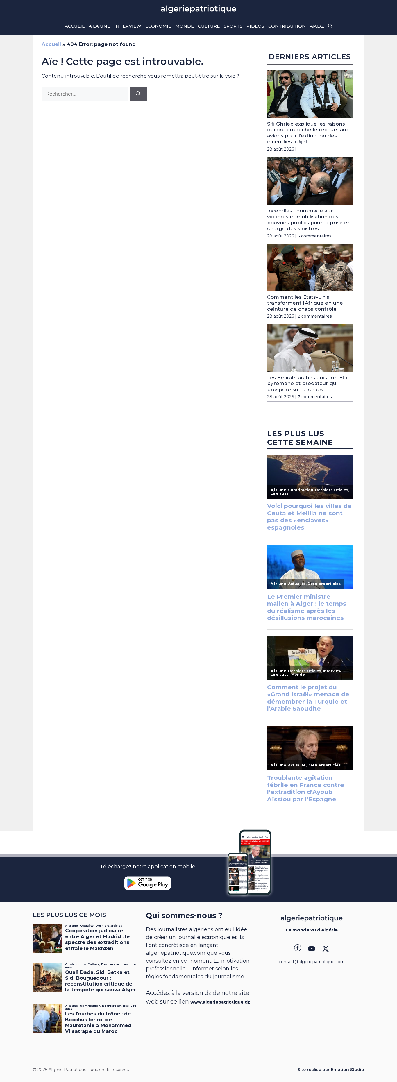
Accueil (75, 26)
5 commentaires (315, 236)
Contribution (287, 26)
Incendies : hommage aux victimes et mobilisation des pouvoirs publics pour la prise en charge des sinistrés (309, 219)
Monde (184, 26)
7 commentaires (315, 396)
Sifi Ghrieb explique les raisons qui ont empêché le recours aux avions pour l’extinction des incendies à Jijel (308, 132)
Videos (255, 26)
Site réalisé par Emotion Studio (331, 1069)
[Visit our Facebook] (297, 948)
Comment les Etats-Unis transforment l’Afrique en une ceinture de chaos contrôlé (305, 303)
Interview (127, 26)
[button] (330, 26)
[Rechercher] (138, 94)
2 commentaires (315, 316)
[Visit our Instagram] (311, 948)
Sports (233, 26)
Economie (158, 26)
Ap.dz (317, 26)
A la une (99, 26)
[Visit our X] (325, 948)
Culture (209, 26)
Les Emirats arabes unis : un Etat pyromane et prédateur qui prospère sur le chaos (308, 383)
